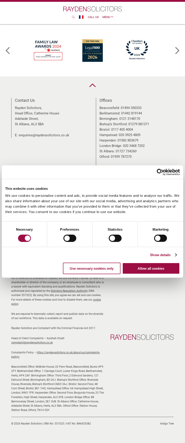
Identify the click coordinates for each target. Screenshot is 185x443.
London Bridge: (110, 146)
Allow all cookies (151, 268)
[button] (92, 85)
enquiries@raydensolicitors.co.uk (44, 135)
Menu (106, 17)
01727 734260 (126, 151)
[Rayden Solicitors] (92, 9)
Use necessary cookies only (91, 268)
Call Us (93, 17)
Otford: (104, 157)
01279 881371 (138, 124)
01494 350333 (131, 108)
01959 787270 (121, 157)
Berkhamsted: (109, 113)
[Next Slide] (177, 50)
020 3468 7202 (134, 146)
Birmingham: (108, 119)
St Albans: (107, 151)
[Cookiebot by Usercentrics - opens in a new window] (160, 172)
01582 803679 (128, 140)
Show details (160, 255)
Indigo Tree (167, 423)
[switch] (69, 238)
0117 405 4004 (122, 130)
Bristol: (104, 130)
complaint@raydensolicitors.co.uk (32, 342)
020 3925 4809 (129, 135)
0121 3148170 (129, 119)
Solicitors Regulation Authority (69, 290)
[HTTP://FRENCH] (81, 17)
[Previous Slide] (8, 50)
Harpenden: (108, 140)
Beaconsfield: (109, 108)
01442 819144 (131, 113)
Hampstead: (108, 135)
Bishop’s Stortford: (113, 124)
